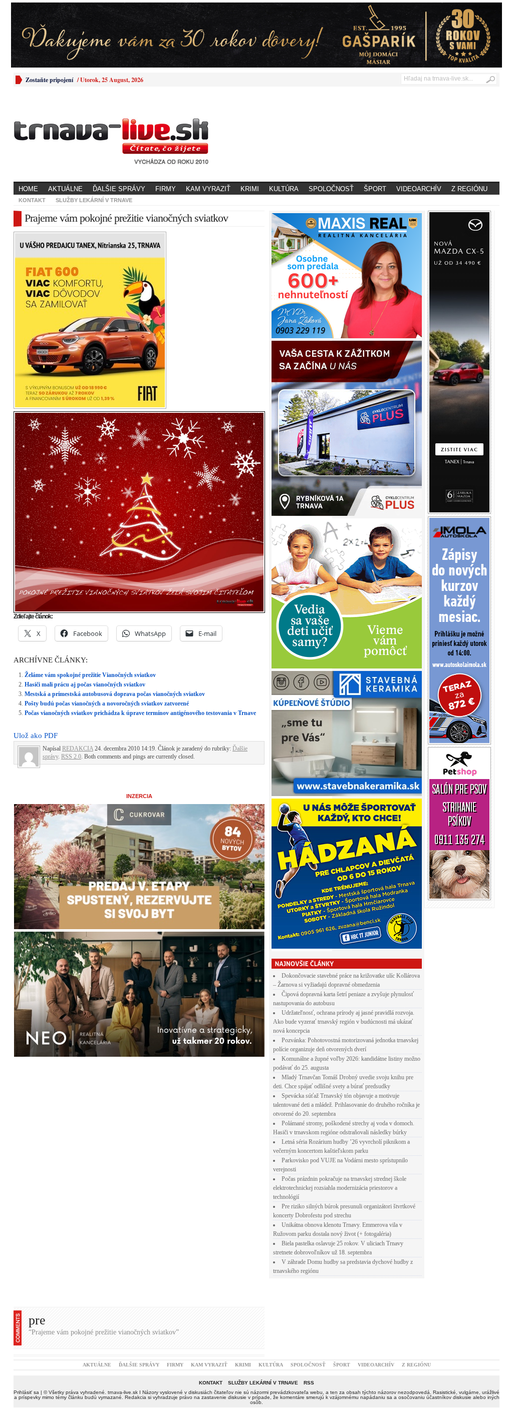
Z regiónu (469, 189)
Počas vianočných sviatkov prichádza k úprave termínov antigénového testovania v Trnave (140, 713)
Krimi (249, 189)
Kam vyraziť (208, 189)
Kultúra (284, 189)
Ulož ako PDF (36, 736)
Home (28, 189)
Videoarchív (418, 189)
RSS (309, 1382)
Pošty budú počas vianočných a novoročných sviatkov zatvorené (107, 703)
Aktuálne (65, 189)
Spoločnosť (331, 189)
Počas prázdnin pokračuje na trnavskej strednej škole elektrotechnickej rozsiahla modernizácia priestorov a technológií (339, 1187)
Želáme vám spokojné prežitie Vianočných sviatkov (90, 674)
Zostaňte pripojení (49, 80)
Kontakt (32, 200)
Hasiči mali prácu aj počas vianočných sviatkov (85, 684)
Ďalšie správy (119, 189)
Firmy (165, 189)
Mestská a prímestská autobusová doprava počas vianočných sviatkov (115, 693)
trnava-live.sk (123, 1392)
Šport (375, 189)
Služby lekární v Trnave (94, 200)
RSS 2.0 (71, 756)
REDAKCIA (77, 748)
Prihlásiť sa (26, 1392)
